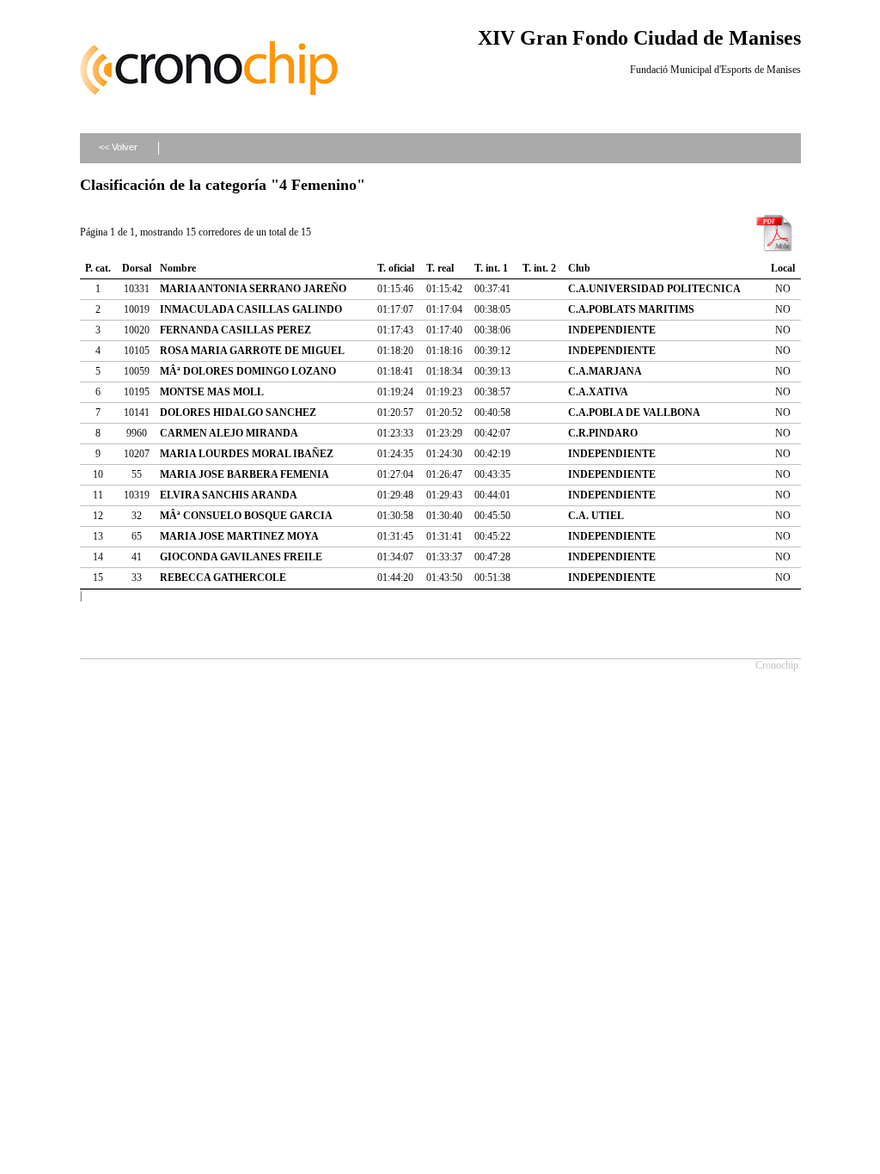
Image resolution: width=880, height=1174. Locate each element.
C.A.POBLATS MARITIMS (631, 309)
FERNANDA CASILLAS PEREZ (235, 330)
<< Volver (118, 147)
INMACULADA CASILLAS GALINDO (251, 309)
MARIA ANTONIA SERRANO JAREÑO (253, 289)
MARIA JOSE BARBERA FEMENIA (244, 474)
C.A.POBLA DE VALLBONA (634, 413)
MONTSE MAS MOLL (212, 392)
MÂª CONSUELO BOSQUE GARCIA (246, 516)
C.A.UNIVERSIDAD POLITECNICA (654, 289)
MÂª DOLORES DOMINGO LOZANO (248, 371)
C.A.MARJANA (605, 371)
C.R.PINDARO (603, 433)
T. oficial (395, 268)
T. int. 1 (491, 268)
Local (783, 268)
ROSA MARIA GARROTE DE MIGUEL (252, 351)
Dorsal (136, 268)
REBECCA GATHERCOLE (223, 578)
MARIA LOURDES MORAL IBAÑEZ (246, 454)
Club (579, 268)
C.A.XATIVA (598, 392)
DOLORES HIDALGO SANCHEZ (238, 413)
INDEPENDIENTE (612, 330)
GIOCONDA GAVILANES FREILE (241, 557)
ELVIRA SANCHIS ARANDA (228, 495)
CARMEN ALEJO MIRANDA (229, 433)
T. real (440, 268)
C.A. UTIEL (596, 516)
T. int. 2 (539, 268)
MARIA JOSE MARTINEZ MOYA (239, 536)
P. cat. (98, 268)
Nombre (178, 268)
